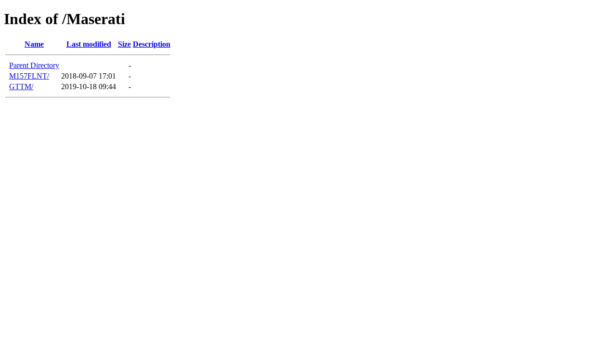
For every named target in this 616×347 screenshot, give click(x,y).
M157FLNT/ (29, 76)
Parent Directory (34, 65)
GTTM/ (21, 86)
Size (124, 44)
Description (151, 44)
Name (34, 44)
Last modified (88, 44)
